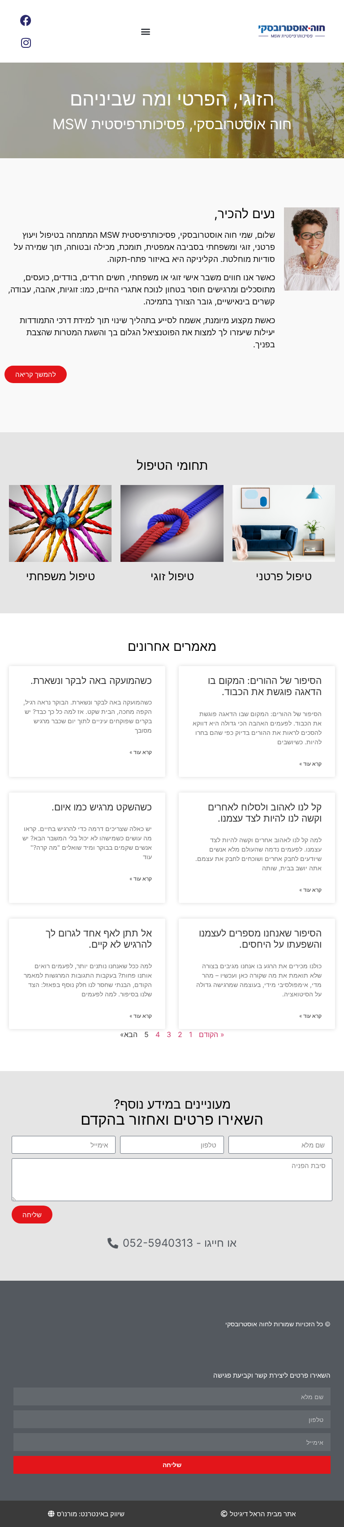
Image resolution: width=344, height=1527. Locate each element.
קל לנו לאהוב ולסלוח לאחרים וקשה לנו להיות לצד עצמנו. (265, 812)
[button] (145, 31)
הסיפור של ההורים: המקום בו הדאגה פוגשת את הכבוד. (265, 686)
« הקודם (211, 1034)
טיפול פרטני (284, 576)
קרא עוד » (310, 763)
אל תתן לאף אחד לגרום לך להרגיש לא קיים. (99, 939)
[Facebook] (26, 20)
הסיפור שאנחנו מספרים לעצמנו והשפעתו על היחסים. (260, 939)
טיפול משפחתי (60, 576)
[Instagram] (26, 42)
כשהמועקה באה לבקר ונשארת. (91, 680)
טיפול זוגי (172, 576)
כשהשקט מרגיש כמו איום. (102, 807)
